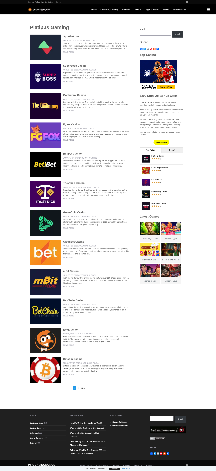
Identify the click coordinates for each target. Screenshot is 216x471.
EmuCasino (70, 329)
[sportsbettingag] (158, 75)
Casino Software (119, 422)
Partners (150, 465)
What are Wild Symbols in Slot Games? (87, 428)
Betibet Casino (72, 153)
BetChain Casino (73, 300)
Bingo (58, 2)
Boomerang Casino (159, 191)
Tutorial (33, 443)
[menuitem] (31, 2)
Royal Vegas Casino (159, 168)
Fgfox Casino (71, 124)
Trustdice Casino (74, 182)
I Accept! (114, 469)
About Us (138, 465)
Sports (44, 2)
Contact (115, 465)
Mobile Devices (179, 9)
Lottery (51, 2)
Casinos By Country (109, 9)
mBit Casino (71, 271)
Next (83, 388)
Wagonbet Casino (158, 203)
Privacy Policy (102, 465)
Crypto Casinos (152, 9)
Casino (31, 2)
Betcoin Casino (72, 358)
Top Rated (150, 150)
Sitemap (126, 465)
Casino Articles (36, 423)
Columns (34, 433)
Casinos (137, 9)
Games (166, 9)
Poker (37, 2)
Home (93, 9)
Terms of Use (86, 465)
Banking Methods (120, 425)
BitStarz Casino (157, 156)
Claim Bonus (161, 142)
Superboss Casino (74, 65)
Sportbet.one (71, 36)
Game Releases (36, 438)
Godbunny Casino (74, 95)
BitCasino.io (156, 179)
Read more (68, 52)
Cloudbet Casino (73, 241)
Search (143, 29)
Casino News (35, 428)
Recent (172, 150)
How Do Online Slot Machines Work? (86, 423)
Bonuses (126, 9)
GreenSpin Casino (74, 212)
